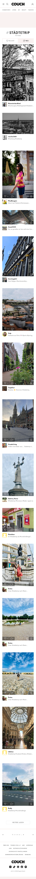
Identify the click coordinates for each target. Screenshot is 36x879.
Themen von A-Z (15, 845)
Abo (23, 845)
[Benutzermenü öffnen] (32, 4)
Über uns (6, 845)
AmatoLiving (12, 444)
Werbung (28, 854)
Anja (9, 333)
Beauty (24, 10)
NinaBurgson (12, 201)
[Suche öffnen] (7, 4)
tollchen (11, 752)
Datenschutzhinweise (20, 848)
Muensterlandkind (14, 103)
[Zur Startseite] (18, 4)
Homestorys (6, 10)
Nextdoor (11, 534)
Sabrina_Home (13, 499)
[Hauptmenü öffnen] (3, 4)
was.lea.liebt (12, 136)
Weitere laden (18, 822)
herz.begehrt (12, 279)
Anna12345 (12, 227)
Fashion (31, 10)
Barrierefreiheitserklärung (14, 854)
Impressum (29, 845)
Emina (10, 589)
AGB (10, 848)
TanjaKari (11, 388)
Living (14, 10)
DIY (19, 10)
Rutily (10, 808)
